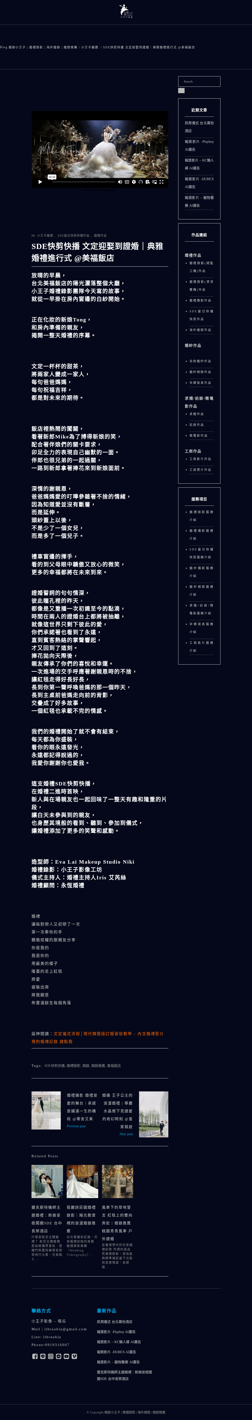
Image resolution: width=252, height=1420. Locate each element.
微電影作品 (198, 435)
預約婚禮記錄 (52, 1042)
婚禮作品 (100, 235)
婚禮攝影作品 (200, 300)
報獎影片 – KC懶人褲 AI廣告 (119, 1342)
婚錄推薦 (98, 1066)
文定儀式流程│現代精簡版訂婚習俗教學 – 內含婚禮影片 (109, 1034)
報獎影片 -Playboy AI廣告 (116, 1332)
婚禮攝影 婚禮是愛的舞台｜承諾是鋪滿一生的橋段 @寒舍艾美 (46, 1110)
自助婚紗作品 (200, 361)
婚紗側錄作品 (200, 372)
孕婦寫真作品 (200, 383)
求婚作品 (196, 414)
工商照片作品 (200, 470)
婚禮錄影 (73, 1066)
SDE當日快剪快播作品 (74, 235)
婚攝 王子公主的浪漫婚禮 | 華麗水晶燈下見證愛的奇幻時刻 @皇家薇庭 (117, 1111)
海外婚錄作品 (200, 330)
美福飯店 (114, 1066)
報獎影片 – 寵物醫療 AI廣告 (118, 1362)
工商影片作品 (200, 459)
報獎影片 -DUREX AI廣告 (116, 1352)
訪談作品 (196, 425)
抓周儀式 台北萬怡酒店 (114, 1322)
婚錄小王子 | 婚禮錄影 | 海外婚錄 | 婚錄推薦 (43, 47)
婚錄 (85, 1066)
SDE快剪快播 (54, 1066)
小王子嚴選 (89, 47)
